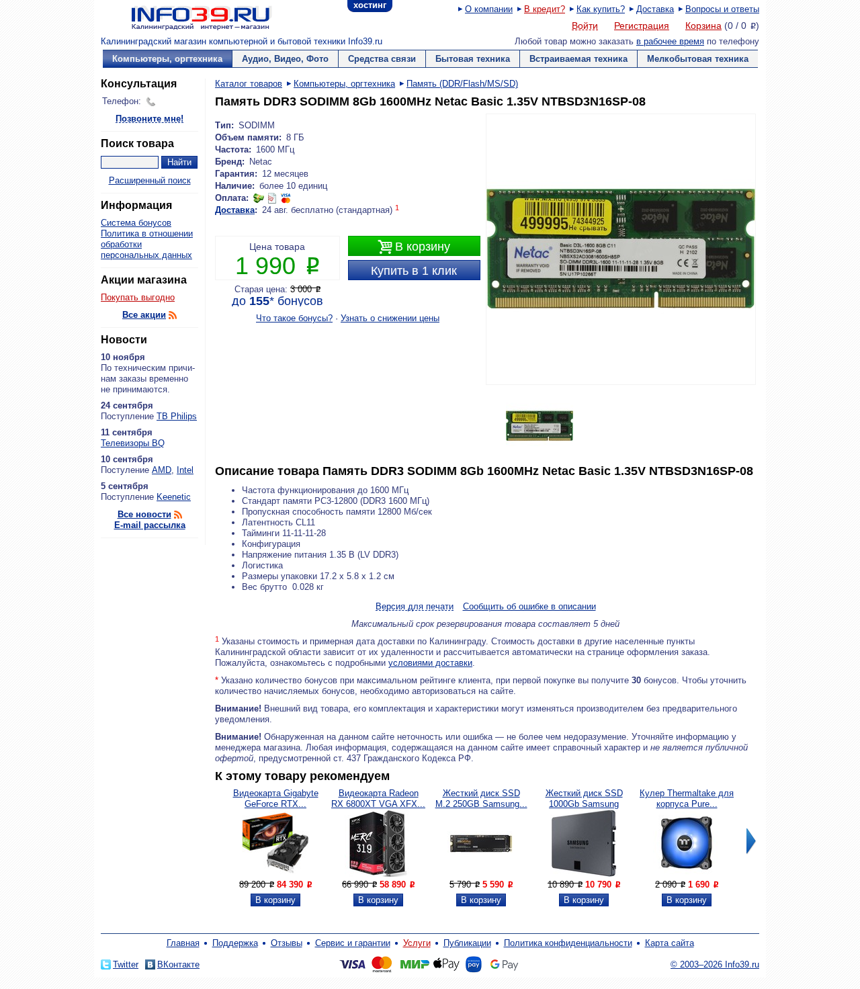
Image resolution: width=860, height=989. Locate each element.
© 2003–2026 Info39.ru (715, 964)
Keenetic (174, 497)
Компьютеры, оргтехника (167, 59)
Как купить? (600, 9)
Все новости (144, 514)
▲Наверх (181, 554)
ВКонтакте (178, 964)
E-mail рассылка (149, 525)
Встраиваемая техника (578, 59)
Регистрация (641, 25)
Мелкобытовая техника (697, 59)
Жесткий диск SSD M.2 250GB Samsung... (481, 798)
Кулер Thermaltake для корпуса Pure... (687, 798)
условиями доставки (430, 663)
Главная (183, 943)
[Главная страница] (184, 17)
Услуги (417, 943)
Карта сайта (669, 943)
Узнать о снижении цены (390, 318)
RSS (173, 315)
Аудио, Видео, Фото (285, 59)
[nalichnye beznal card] (272, 198)
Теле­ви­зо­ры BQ (133, 443)
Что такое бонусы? (294, 318)
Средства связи (382, 59)
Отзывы (286, 943)
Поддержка (235, 943)
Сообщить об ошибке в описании (529, 606)
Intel (185, 470)
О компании (489, 9)
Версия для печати (415, 607)
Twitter (125, 964)
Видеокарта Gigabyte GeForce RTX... (275, 798)
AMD (161, 470)
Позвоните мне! (149, 119)
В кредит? (544, 9)
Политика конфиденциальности (568, 943)
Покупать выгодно (138, 297)
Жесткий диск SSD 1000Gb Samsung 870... (584, 804)
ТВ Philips (177, 416)
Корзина (703, 25)
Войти (585, 26)
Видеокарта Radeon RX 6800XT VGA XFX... (378, 798)
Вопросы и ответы (722, 9)
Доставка (655, 9)
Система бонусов (136, 223)
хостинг (369, 5)
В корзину (414, 247)
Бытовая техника (472, 59)
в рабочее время (670, 41)
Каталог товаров (248, 84)
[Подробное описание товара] (275, 874)
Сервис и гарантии (352, 943)
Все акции (144, 315)
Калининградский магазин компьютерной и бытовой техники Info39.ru (241, 41)
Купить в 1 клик (414, 270)
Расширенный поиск (150, 180)
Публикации (467, 943)
